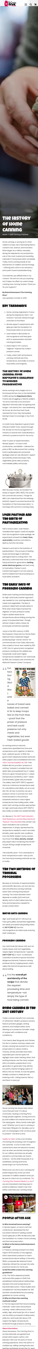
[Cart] (35, 4)
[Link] (14, 3)
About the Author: (10, 1328)
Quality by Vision (8, 1139)
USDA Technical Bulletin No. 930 (14, 762)
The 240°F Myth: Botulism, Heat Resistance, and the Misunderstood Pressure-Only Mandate (18, 819)
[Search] (30, 5)
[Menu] (25, 4)
